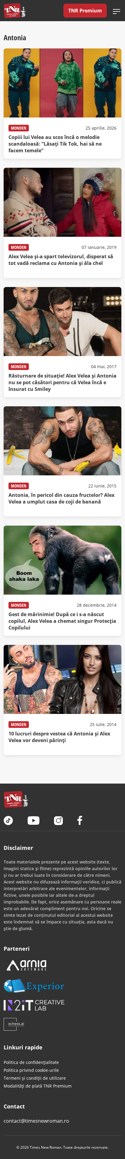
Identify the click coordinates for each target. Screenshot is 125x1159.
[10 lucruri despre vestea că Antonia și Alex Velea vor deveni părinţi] (62, 700)
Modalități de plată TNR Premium (38, 1086)
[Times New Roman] (15, 10)
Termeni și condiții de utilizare (35, 1078)
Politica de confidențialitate (31, 1062)
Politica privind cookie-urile (31, 1070)
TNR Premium (85, 10)
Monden (18, 128)
